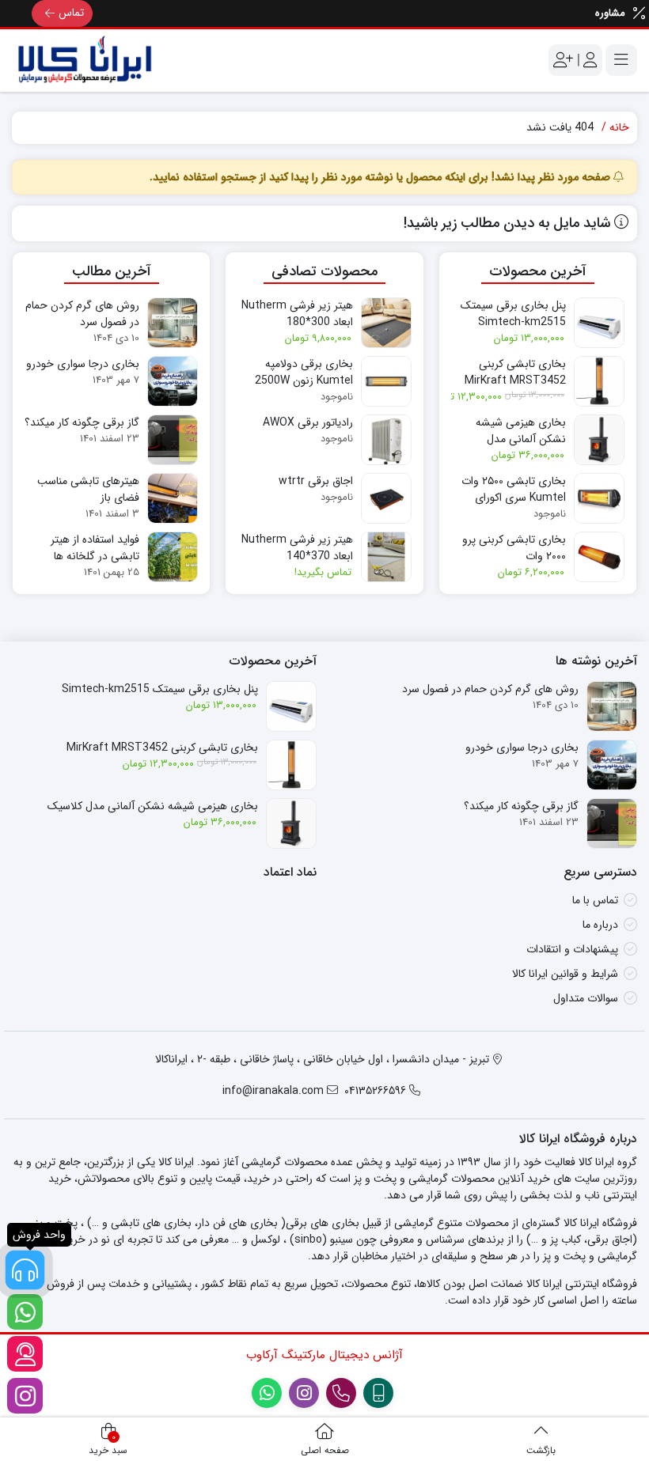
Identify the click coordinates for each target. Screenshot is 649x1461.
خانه (619, 127)
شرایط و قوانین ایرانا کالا (565, 973)
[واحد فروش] (25, 1270)
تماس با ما (595, 900)
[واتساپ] (25, 1312)
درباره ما (600, 924)
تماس (71, 12)
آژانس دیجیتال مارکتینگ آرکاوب (324, 1355)
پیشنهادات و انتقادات (572, 949)
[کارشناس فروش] (25, 1354)
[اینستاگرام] (25, 1396)
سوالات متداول (585, 998)
